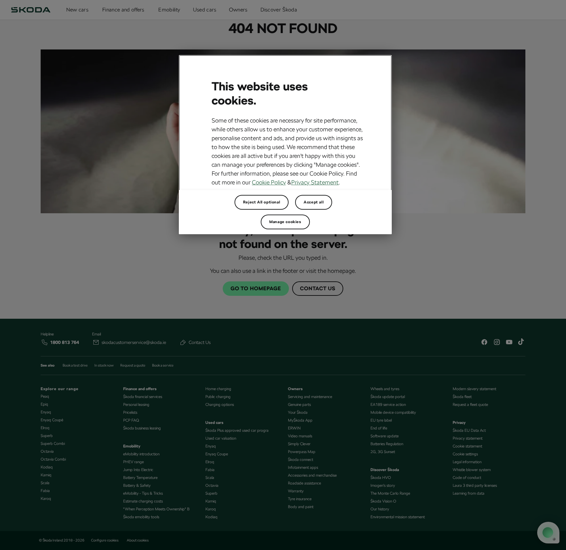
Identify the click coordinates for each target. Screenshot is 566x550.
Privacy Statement (315, 182)
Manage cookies (285, 221)
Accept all (314, 202)
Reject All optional (261, 202)
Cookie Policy (269, 182)
